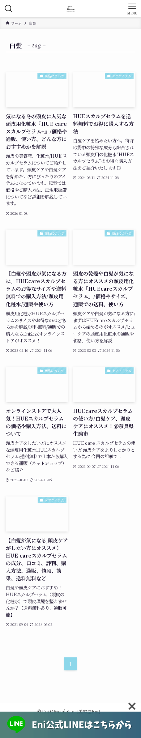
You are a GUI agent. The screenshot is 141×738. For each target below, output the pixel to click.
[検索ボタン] (8, 8)
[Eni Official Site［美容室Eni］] (70, 8)
